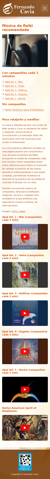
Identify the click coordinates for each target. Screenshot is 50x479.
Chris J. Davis (18, 211)
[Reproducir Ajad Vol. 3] (25, 313)
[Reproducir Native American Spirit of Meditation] (25, 428)
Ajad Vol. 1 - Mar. (14, 82)
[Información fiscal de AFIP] (25, 462)
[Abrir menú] (44, 8)
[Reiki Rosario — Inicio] (18, 8)
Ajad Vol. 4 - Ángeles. (16, 94)
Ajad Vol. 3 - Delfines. (16, 90)
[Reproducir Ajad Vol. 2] (25, 275)
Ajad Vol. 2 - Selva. (15, 86)
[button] (25, 237)
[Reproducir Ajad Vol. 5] (25, 389)
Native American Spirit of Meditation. (24, 110)
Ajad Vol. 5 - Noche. (15, 98)
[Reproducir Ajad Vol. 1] (25, 237)
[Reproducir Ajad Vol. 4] (25, 351)
